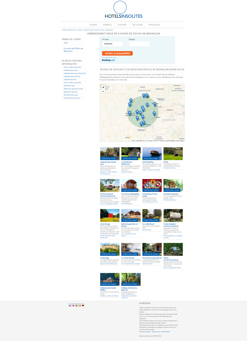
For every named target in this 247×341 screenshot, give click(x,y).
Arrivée (105, 39)
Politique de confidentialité (161, 332)
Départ (132, 39)
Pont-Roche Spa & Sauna (152, 258)
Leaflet (133, 141)
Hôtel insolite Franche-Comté (94, 30)
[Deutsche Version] (83, 309)
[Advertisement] (74, 140)
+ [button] (103, 87)
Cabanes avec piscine (72, 76)
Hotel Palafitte (148, 162)
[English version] (73, 309)
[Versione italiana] (80, 309)
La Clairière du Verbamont (126, 163)
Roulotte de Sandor (171, 194)
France (107, 25)
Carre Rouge (105, 224)
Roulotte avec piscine (72, 98)
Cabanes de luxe (70, 79)
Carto (146, 141)
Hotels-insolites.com (69, 30)
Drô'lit (166, 162)
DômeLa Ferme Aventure (171, 259)
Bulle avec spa (69, 86)
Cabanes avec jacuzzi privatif (75, 73)
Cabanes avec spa (70, 70)
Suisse (93, 25)
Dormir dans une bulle (72, 83)
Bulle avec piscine (70, 92)
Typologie (154, 25)
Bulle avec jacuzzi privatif (73, 89)
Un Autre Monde (127, 258)
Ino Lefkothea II (148, 224)
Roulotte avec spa (71, 95)
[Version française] (70, 309)
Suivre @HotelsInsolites (76, 304)
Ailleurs (138, 25)
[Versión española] (77, 309)
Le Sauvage (104, 258)
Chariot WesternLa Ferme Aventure (171, 225)
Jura (66, 43)
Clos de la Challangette (130, 194)
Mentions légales (145, 332)
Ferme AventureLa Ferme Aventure (107, 195)
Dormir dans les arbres (72, 67)
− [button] (103, 91)
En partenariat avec (109, 57)
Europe (122, 25)
